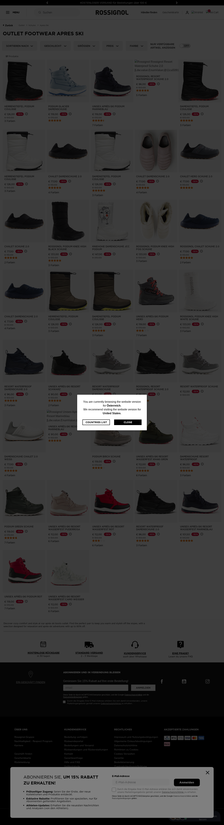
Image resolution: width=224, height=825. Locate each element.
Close (128, 422)
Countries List (96, 422)
